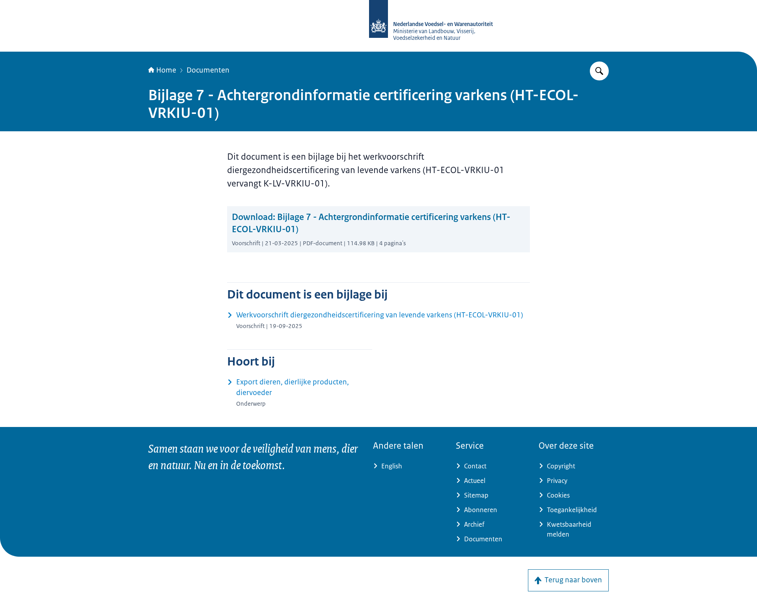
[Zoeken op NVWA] (599, 71)
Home (166, 70)
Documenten (207, 70)
